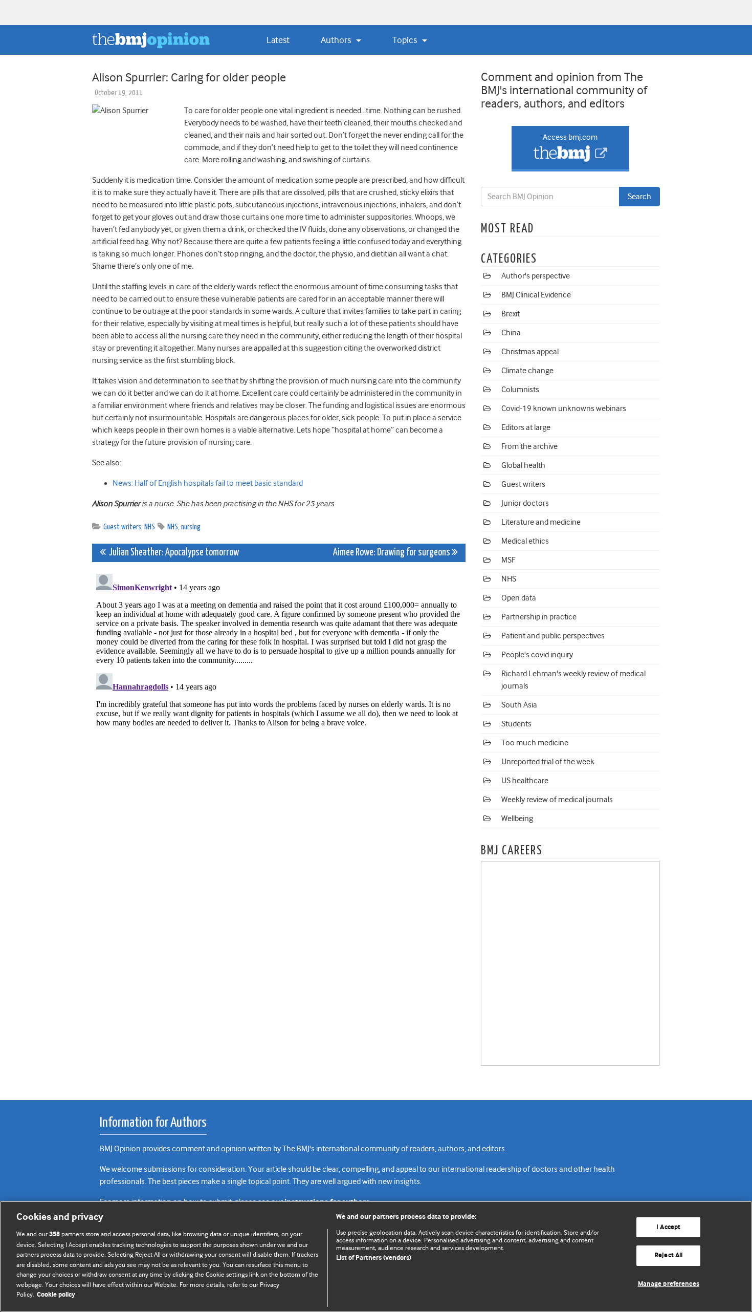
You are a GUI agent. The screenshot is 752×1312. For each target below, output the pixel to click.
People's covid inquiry (537, 654)
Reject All (668, 1255)
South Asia (519, 704)
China (511, 332)
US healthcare (524, 780)
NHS (149, 527)
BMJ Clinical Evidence (536, 294)
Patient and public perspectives (553, 635)
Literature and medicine (541, 522)
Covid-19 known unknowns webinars (563, 408)
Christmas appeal (530, 351)
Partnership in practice (539, 616)
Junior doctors (525, 503)
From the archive (529, 446)
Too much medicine (534, 742)
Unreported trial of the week (547, 761)
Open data (518, 598)
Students (516, 723)
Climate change (527, 370)
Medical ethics (525, 541)
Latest (278, 40)
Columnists (520, 389)
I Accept (668, 1227)
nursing (191, 527)
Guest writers (122, 527)
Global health (523, 465)
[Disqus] (279, 698)
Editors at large (525, 427)
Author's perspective (535, 276)
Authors (337, 40)
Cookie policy (56, 1295)
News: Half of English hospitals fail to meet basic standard (208, 483)
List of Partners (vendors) (373, 1258)
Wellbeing (517, 818)
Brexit (510, 313)
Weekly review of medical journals (557, 799)
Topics (405, 40)
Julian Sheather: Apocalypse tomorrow (172, 552)
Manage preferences (668, 1284)
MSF (508, 560)
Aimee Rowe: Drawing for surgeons (392, 552)
